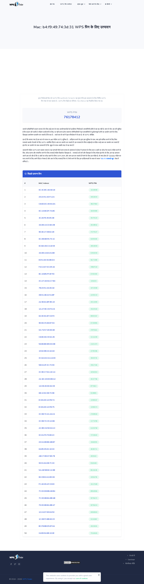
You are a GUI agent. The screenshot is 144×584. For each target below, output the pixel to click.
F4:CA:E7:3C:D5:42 (47, 267)
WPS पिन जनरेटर (66, 4)
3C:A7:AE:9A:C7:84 (47, 281)
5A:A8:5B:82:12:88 (47, 470)
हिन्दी (108, 4)
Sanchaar (131, 559)
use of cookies (82, 578)
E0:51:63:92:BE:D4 (47, 260)
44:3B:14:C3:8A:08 (47, 225)
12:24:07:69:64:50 (46, 512)
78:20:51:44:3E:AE (46, 288)
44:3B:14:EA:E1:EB (47, 253)
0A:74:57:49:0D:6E (47, 330)
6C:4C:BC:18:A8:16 (47, 190)
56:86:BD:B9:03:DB (47, 344)
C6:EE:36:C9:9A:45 (47, 337)
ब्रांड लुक (80, 4)
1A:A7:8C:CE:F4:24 (47, 309)
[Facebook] (11, 564)
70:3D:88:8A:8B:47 (47, 505)
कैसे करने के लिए (94, 4)
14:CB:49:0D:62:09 (47, 386)
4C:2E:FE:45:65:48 (46, 218)
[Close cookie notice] (99, 575)
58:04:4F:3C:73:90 (46, 365)
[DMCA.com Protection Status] (72, 562)
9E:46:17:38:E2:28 (46, 232)
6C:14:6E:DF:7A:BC (47, 211)
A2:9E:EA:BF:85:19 (47, 302)
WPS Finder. (27, 579)
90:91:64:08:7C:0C (47, 463)
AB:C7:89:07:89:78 (47, 456)
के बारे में (132, 555)
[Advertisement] (72, 66)
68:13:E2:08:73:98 (46, 393)
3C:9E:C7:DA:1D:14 (47, 372)
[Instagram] (19, 564)
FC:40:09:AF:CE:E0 (46, 484)
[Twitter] (15, 564)
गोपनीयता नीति (130, 563)
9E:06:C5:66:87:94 (46, 323)
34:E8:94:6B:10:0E (46, 533)
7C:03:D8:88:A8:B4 (47, 491)
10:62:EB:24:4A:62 (47, 351)
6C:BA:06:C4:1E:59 (47, 246)
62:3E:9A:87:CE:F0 (46, 316)
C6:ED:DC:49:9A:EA (47, 204)
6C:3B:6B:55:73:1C (47, 239)
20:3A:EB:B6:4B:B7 (47, 442)
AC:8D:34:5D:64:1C (47, 428)
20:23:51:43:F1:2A (47, 197)
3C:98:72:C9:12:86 (47, 421)
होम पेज (52, 4)
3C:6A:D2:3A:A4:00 (47, 358)
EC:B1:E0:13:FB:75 (46, 407)
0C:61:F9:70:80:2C (47, 435)
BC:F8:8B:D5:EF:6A (47, 526)
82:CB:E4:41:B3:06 (47, 477)
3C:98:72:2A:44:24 (47, 414)
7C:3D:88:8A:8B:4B (47, 498)
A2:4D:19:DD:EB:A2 (47, 379)
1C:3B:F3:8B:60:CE (47, 519)
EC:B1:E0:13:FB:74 (46, 400)
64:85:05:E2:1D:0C (47, 449)
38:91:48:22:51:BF (46, 295)
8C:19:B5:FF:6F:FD (46, 274)
